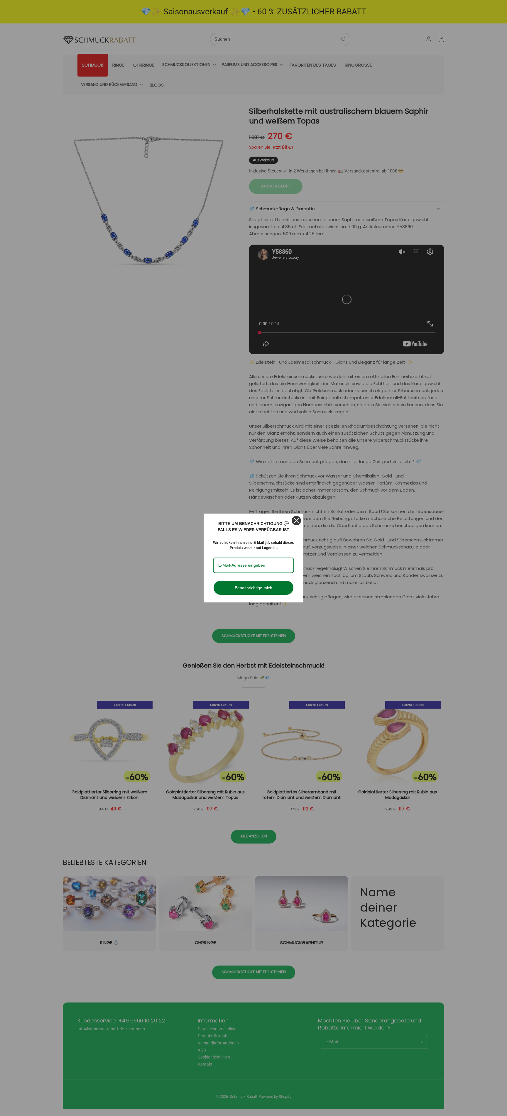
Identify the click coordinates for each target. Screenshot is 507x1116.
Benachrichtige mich (253, 587)
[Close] (296, 521)
